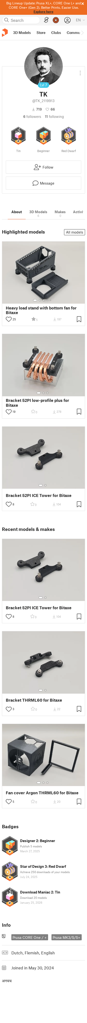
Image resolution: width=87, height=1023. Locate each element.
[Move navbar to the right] (82, 32)
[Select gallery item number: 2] (40, 300)
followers (32, 116)
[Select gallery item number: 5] (51, 300)
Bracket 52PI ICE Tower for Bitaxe (39, 495)
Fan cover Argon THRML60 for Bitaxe (42, 792)
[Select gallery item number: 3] (44, 300)
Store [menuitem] (40, 32)
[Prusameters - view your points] (56, 20)
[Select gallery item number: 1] (35, 300)
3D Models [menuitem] (22, 32)
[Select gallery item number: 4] (48, 300)
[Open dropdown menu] (80, 71)
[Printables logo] (5, 32)
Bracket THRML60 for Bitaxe (34, 700)
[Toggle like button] (9, 319)
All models (74, 232)
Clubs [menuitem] (56, 32)
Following (54, 116)
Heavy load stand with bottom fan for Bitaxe (41, 310)
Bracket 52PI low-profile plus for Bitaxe (37, 402)
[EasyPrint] (46, 20)
